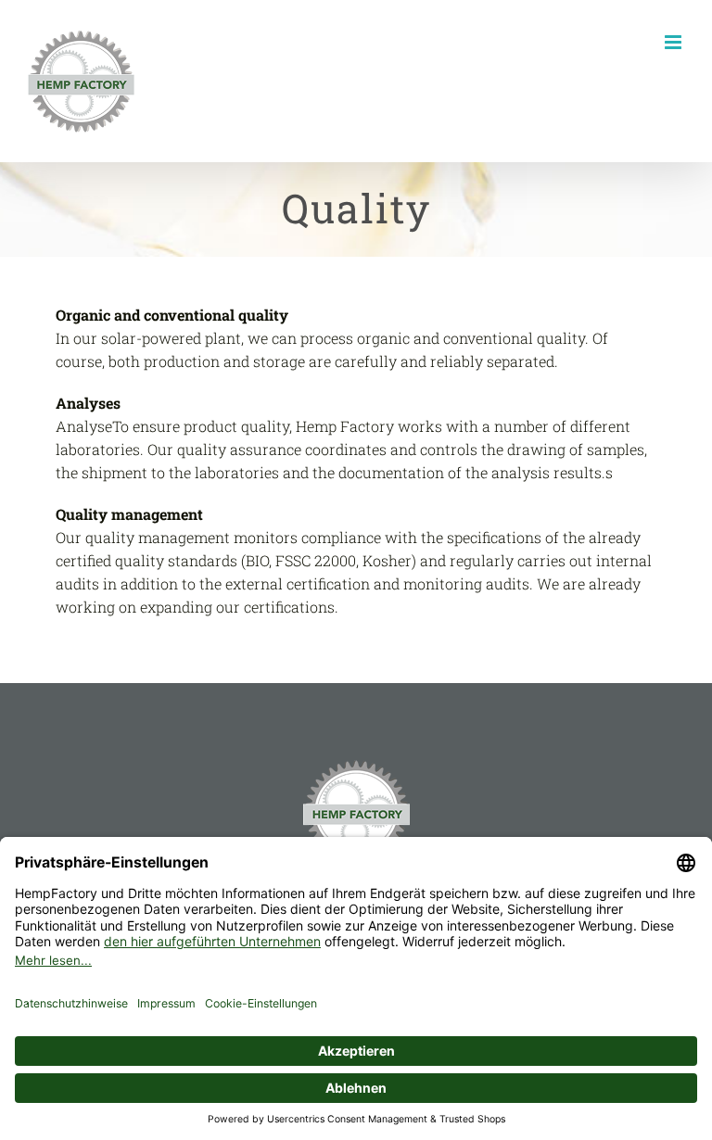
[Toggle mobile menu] (674, 42)
